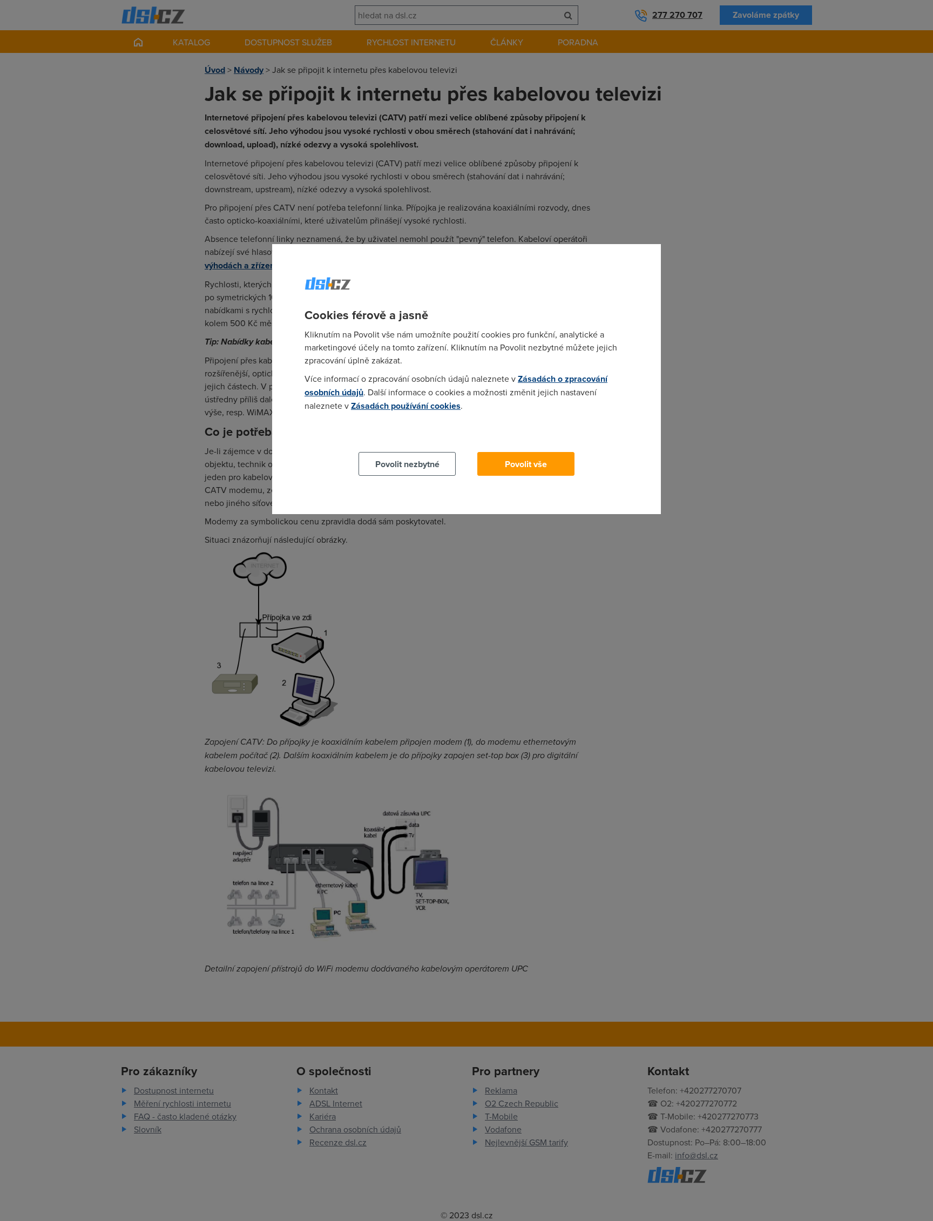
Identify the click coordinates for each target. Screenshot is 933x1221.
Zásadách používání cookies (406, 406)
